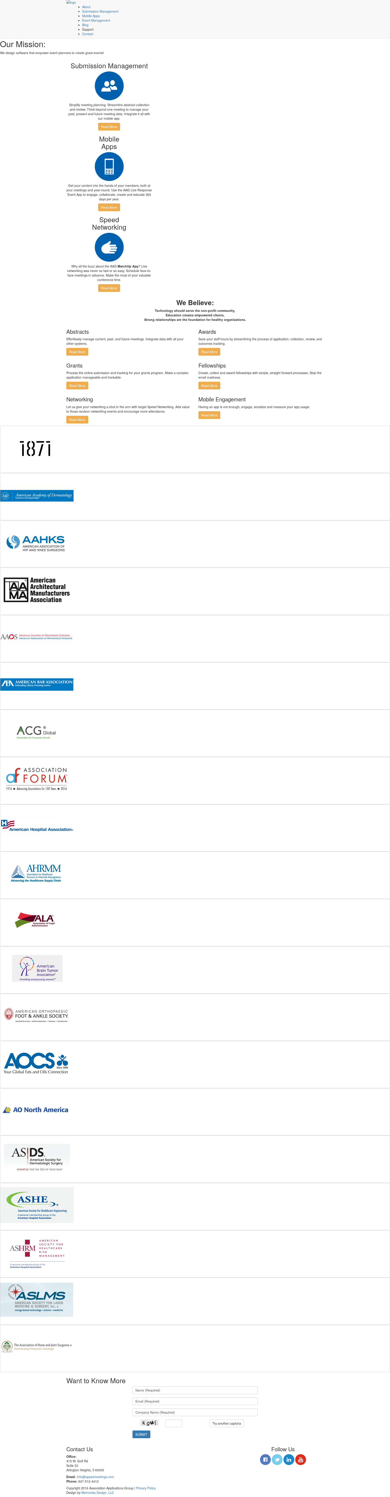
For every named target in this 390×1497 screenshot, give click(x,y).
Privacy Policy (146, 1488)
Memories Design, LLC (97, 1492)
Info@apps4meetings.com (95, 1476)
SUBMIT (141, 1434)
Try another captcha (226, 1423)
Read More (109, 126)
